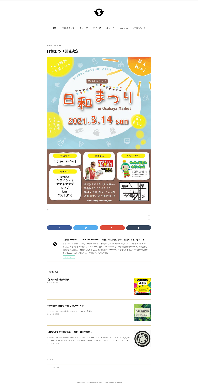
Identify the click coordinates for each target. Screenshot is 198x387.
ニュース (110, 28)
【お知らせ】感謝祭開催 (58, 279)
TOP (55, 28)
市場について (68, 28)
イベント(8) (50, 210)
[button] (55, 28)
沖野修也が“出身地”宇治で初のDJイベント (66, 305)
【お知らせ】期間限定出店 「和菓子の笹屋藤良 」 (70, 331)
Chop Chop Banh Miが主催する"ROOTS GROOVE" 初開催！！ (71, 311)
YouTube (124, 28)
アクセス (97, 28)
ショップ (84, 28)
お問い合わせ (139, 28)
